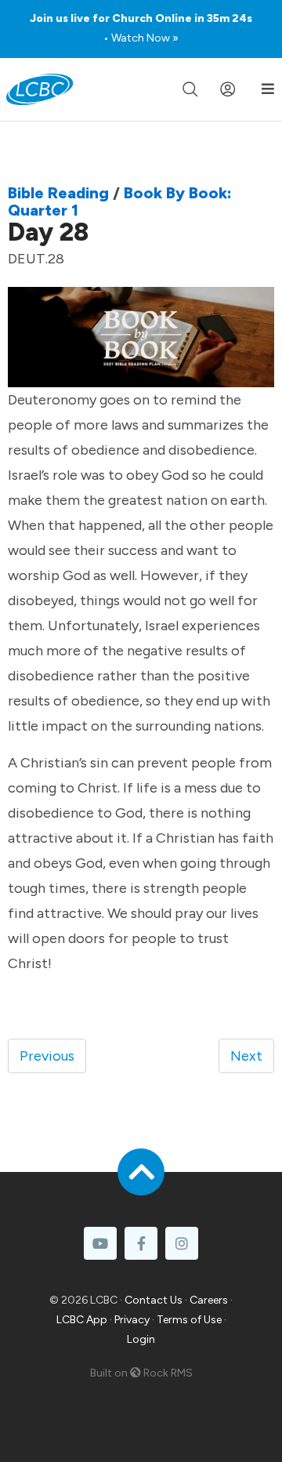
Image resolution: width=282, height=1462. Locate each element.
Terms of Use (189, 1319)
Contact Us (154, 1300)
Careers (209, 1300)
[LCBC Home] (39, 89)
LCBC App (81, 1319)
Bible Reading (58, 192)
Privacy (132, 1319)
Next (246, 1056)
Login (141, 1339)
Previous (47, 1056)
